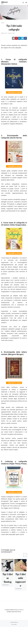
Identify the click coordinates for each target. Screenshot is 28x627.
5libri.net (16, 622)
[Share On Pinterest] (16, 38)
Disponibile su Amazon (14, 92)
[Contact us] (13, 38)
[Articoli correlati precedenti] (21, 555)
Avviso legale (14, 624)
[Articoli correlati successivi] (25, 555)
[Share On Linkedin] (19, 38)
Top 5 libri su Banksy (7, 578)
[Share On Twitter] (22, 38)
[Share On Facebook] (25, 38)
